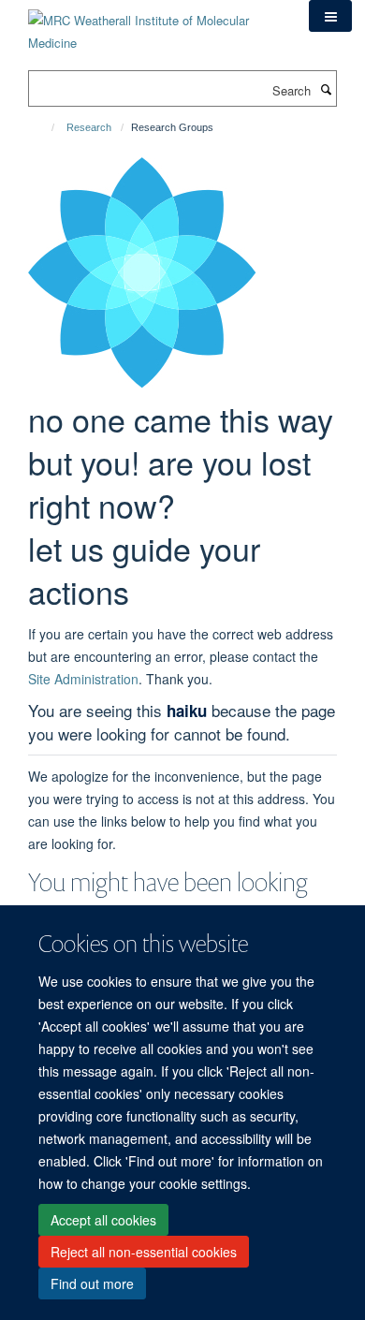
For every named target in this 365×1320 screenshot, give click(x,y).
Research (88, 127)
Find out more (92, 1283)
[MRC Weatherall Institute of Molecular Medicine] (154, 25)
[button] (330, 16)
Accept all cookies (103, 1219)
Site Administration (83, 678)
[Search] (325, 89)
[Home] (44, 127)
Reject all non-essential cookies (144, 1251)
